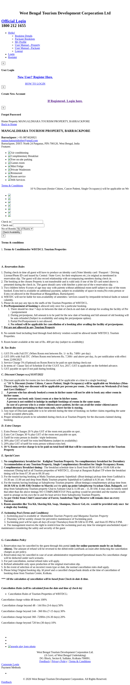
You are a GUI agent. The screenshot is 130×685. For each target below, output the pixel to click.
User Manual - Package (27, 48)
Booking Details (23, 35)
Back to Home (9, 124)
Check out (6, 225)
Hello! (11, 32)
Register (12, 57)
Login (11, 54)
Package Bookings (25, 38)
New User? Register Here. (35, 77)
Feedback (44, 661)
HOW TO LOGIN (35, 83)
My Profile (20, 42)
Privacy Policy (59, 661)
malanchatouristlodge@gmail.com (19, 140)
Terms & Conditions (12, 185)
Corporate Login (10, 664)
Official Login (13, 21)
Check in (6, 221)
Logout (19, 51)
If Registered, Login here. (65, 101)
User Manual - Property (27, 45)
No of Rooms (8, 228)
